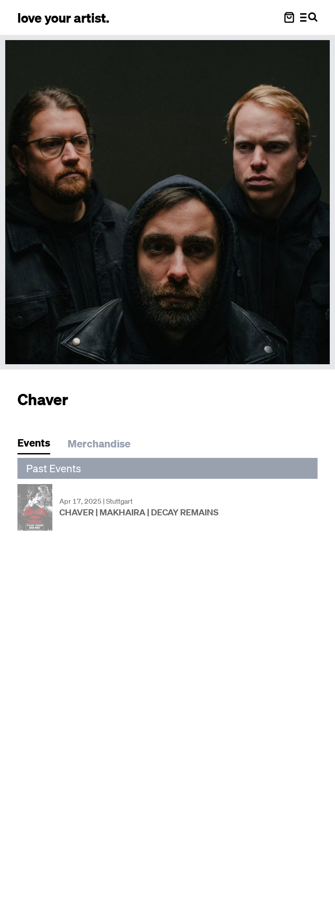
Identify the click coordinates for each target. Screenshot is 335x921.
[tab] (38, 445)
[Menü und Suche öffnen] (309, 17)
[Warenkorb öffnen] (289, 17)
